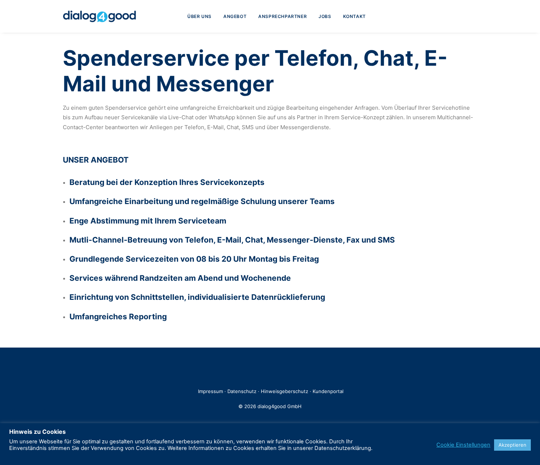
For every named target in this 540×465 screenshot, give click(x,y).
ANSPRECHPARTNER (282, 16)
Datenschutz (242, 391)
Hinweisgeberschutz (284, 391)
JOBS (324, 16)
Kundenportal (328, 391)
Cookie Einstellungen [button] (463, 445)
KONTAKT (354, 16)
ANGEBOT (234, 16)
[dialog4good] (99, 16)
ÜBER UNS (199, 16)
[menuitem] (199, 16)
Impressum (210, 391)
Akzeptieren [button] (512, 445)
